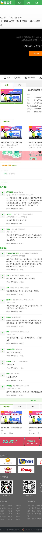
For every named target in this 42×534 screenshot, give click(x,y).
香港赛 (10, 519)
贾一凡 (34, 514)
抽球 (35, 103)
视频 (28, 3)
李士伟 (36, 100)
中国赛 (2, 511)
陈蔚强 (39, 511)
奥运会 (2, 505)
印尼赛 (18, 511)
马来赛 (10, 514)
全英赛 (18, 508)
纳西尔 (34, 519)
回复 (22, 208)
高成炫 (39, 519)
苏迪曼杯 (18, 505)
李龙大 (34, 511)
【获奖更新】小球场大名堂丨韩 (11, 428)
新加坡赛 (3, 516)
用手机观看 (31, 78)
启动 (38, 106)
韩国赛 (10, 511)
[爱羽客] (6, 2)
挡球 (38, 103)
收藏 (8, 78)
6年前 (8, 208)
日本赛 (18, 516)
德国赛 (2, 519)
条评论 (15, 208)
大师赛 (10, 516)
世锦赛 (10, 505)
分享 (18, 78)
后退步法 (34, 106)
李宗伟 (37, 505)
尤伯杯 (10, 508)
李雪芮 (34, 508)
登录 (5, 174)
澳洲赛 (18, 519)
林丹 (33, 505)
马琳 (38, 508)
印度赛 (18, 514)
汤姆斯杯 (3, 508)
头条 (36, 3)
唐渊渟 (39, 514)
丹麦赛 (2, 514)
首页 (19, 3)
